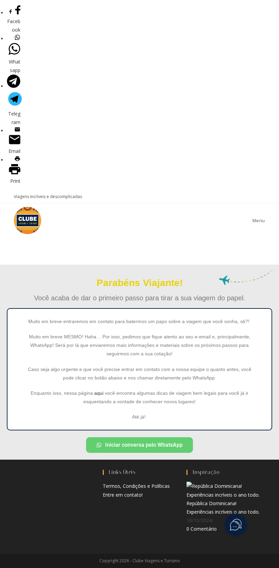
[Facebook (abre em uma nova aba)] (232, 196)
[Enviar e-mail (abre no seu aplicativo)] (262, 196)
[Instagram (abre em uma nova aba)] (240, 196)
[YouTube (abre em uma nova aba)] (255, 196)
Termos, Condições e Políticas (136, 486)
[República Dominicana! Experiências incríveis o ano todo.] (223, 489)
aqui (98, 393)
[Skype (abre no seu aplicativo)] (247, 196)
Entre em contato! (123, 495)
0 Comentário (201, 529)
